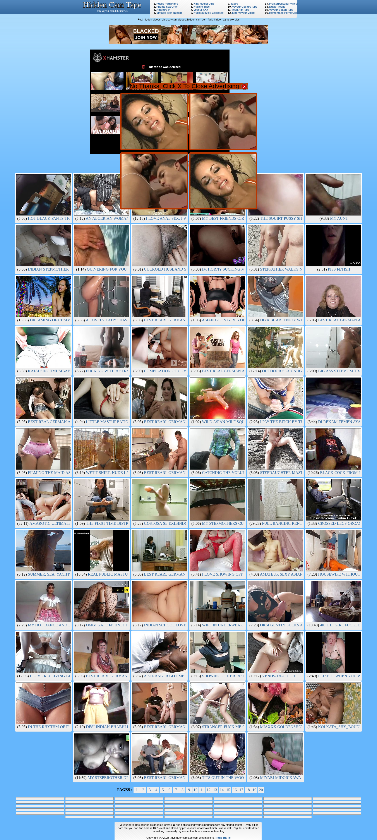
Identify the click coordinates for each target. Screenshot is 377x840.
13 (215, 790)
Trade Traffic (223, 837)
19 (254, 790)
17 (241, 790)
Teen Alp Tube (240, 9)
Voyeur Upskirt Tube (244, 6)
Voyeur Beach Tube (281, 9)
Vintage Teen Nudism (169, 12)
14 (222, 790)
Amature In (163, 9)
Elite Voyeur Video (243, 12)
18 (248, 790)
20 (261, 790)
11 (202, 790)
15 (228, 790)
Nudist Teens (277, 6)
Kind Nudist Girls (204, 3)
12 (209, 790)
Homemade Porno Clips (284, 12)
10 (195, 790)
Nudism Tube (202, 6)
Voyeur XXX (201, 9)
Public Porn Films (167, 3)
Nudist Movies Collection (209, 12)
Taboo (234, 3)
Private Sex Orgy (167, 6)
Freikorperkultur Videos (284, 3)
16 (235, 790)
